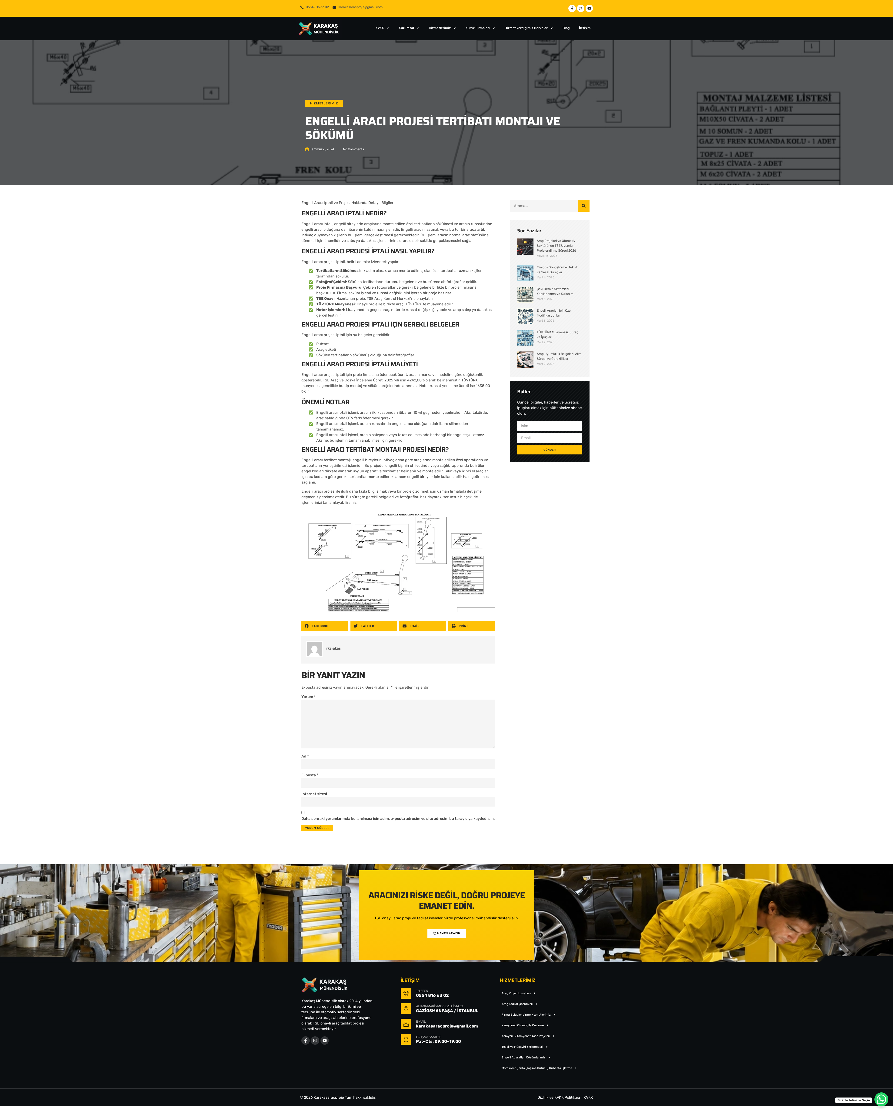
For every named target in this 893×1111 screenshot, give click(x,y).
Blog (566, 28)
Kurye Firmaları (478, 28)
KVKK (380, 28)
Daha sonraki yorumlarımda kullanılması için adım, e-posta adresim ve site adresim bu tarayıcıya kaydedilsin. (398, 818)
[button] (324, 626)
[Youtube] (589, 8)
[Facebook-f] (572, 8)
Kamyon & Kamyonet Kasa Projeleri (526, 1036)
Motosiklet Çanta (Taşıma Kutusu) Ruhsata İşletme (537, 1068)
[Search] (584, 206)
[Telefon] (406, 993)
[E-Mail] (406, 1024)
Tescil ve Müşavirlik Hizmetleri (522, 1046)
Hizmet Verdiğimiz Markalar (526, 28)
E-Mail (421, 1021)
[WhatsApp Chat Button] (881, 1099)
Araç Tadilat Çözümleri (517, 1004)
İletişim (585, 28)
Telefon (422, 990)
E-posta (309, 775)
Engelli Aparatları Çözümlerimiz (523, 1057)
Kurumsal (406, 28)
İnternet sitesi (314, 794)
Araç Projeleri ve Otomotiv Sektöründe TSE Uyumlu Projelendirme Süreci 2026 (556, 246)
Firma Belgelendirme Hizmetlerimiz (526, 1014)
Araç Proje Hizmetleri (516, 993)
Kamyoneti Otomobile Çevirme (523, 1025)
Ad (305, 756)
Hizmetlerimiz (440, 28)
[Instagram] (580, 8)
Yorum (308, 696)
